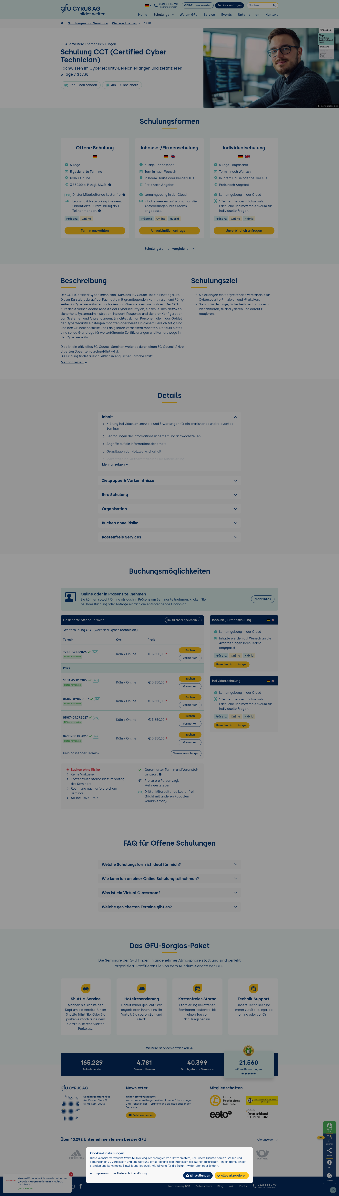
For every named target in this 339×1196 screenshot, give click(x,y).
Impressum (102, 1173)
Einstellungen (199, 1175)
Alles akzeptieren (233, 1175)
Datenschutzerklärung (132, 1173)
